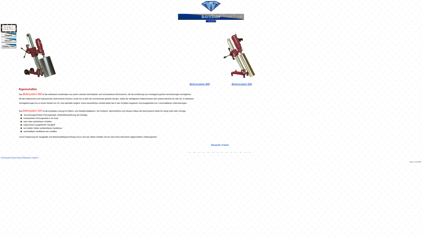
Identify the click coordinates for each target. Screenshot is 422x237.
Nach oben (17, 158)
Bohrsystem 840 (200, 84)
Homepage (6, 158)
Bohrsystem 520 (242, 84)
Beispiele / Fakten (220, 145)
